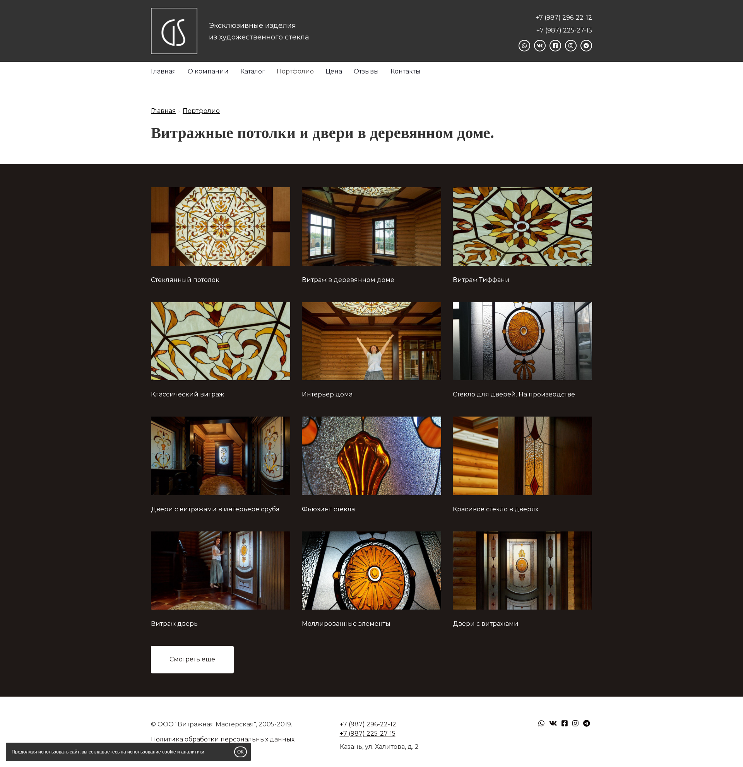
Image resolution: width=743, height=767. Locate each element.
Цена (333, 71)
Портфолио (295, 71)
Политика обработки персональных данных (222, 739)
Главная (163, 71)
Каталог (252, 71)
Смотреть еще (192, 659)
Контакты (405, 71)
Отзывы (366, 71)
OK (240, 752)
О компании (208, 71)
